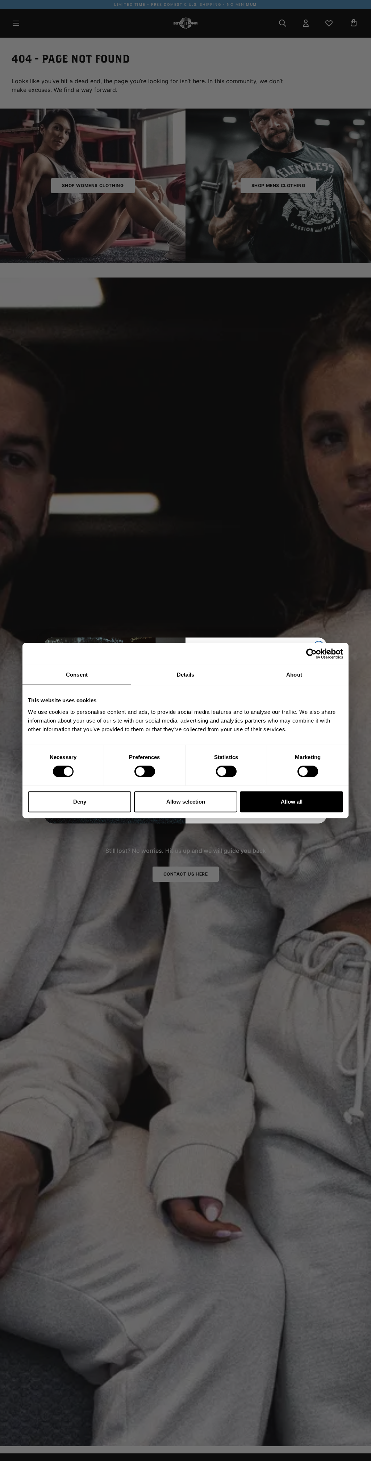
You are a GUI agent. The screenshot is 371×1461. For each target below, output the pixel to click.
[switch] (144, 771)
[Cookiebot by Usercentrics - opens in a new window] (311, 653)
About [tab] (294, 675)
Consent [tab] (77, 675)
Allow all (292, 802)
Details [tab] (186, 675)
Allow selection (185, 802)
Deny (79, 802)
